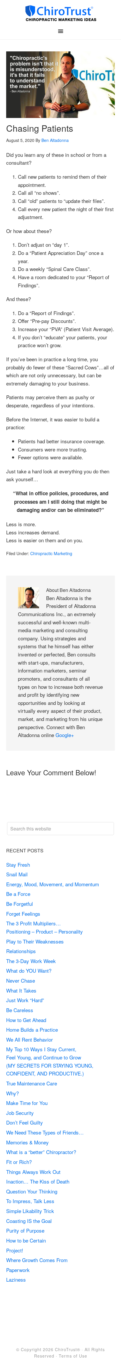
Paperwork (18, 1269)
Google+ (65, 735)
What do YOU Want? (28, 970)
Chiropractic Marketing (51, 553)
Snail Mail (17, 874)
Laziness (16, 1279)
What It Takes (21, 990)
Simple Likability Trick (31, 1210)
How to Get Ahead (26, 1020)
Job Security (20, 1112)
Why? (12, 1093)
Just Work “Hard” (25, 1000)
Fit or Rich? (19, 1161)
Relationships (21, 951)
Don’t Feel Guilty (24, 1122)
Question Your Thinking (31, 1191)
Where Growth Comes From (37, 1260)
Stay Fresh (18, 864)
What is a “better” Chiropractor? (41, 1151)
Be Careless (19, 1010)
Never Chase (20, 980)
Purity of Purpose (25, 1230)
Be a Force (18, 893)
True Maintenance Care (31, 1083)
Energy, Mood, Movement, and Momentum (53, 884)
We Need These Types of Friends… (45, 1132)
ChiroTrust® (67, 1349)
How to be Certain (26, 1240)
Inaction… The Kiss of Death (37, 1181)
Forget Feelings (23, 913)
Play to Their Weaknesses (35, 941)
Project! (14, 1250)
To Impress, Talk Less (30, 1201)
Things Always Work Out (33, 1171)
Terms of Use (73, 1356)
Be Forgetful (19, 903)
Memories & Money (27, 1142)
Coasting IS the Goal (29, 1220)
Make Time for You (27, 1102)
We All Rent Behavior (29, 1039)
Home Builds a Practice (32, 1029)
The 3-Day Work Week (31, 961)
